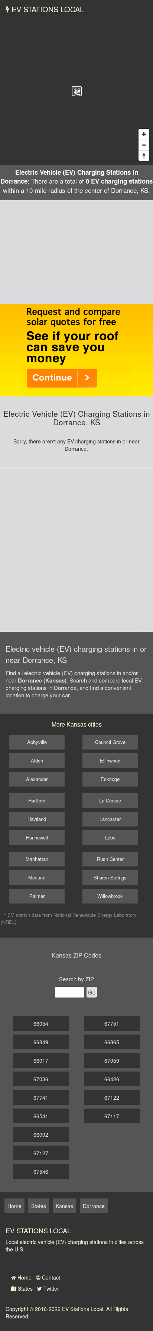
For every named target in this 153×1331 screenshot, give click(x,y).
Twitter (50, 1288)
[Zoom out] (144, 145)
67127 (40, 1153)
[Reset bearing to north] (144, 155)
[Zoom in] (144, 134)
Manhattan (37, 858)
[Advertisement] (76, 252)
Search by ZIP (76, 979)
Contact (50, 1277)
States (24, 1288)
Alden (37, 760)
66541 (40, 1116)
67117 (111, 1116)
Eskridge (110, 778)
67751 (111, 1023)
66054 (40, 1023)
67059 (111, 1060)
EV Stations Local (46, 9)
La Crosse (110, 800)
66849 (40, 1042)
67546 (40, 1171)
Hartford (36, 800)
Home (24, 1277)
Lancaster (110, 818)
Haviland (36, 818)
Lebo (110, 837)
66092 (40, 1134)
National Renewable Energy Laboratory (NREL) (69, 918)
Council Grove (110, 741)
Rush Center (110, 858)
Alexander (37, 778)
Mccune (36, 877)
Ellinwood (110, 760)
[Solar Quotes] (76, 349)
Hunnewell (37, 837)
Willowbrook (110, 895)
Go (91, 992)
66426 (111, 1079)
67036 (40, 1079)
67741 (40, 1097)
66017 (40, 1060)
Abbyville (37, 741)
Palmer (37, 895)
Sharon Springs (110, 877)
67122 (111, 1097)
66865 (111, 1042)
